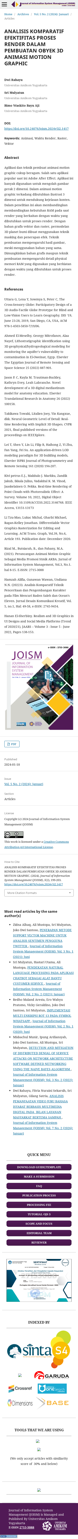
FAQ (39, 1186)
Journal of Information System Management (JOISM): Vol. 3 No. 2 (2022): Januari (43, 1079)
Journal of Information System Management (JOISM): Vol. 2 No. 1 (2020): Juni (43, 1026)
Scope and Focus (39, 1224)
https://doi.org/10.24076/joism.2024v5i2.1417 (36, 129)
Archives (23, 14)
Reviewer (39, 1242)
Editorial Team (39, 1233)
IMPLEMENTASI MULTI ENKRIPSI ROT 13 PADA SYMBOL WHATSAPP (42, 1015)
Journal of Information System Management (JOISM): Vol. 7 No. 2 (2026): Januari (43, 1128)
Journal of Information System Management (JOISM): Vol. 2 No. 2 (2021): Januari (39, 988)
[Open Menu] (4, 4)
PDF (13, 744)
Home (8, 14)
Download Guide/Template (39, 1167)
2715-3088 (27, 1527)
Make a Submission (39, 1176)
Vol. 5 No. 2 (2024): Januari (51, 14)
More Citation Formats (22, 893)
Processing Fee (39, 1205)
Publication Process (39, 1195)
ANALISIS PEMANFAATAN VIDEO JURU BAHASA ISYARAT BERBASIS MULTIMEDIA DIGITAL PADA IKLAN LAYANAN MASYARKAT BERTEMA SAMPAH (40, 1106)
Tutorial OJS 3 (39, 1214)
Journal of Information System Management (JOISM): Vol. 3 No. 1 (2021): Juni (43, 951)
